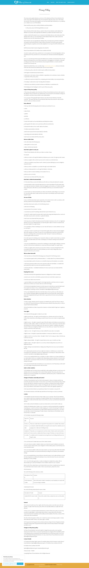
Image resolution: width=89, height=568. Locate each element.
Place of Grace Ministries (39, 565)
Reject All (13, 563)
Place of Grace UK (23, 2)
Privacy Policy (59, 565)
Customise (6, 563)
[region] (13, 560)
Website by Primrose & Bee (44, 566)
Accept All (20, 563)
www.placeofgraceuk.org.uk (49, 66)
